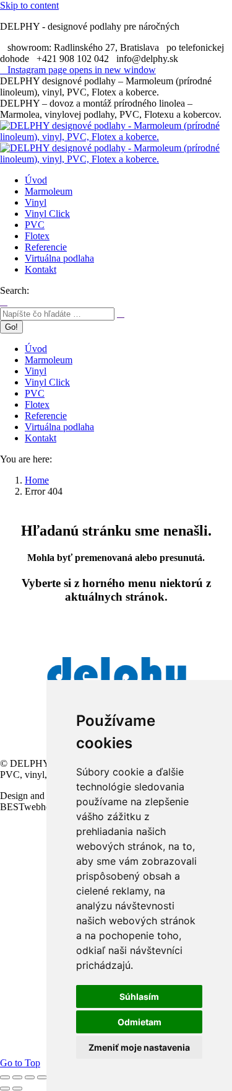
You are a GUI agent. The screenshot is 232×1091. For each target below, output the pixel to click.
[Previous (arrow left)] (5, 1088)
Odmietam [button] (139, 1022)
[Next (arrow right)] (17, 1088)
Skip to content (29, 5)
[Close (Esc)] (5, 1077)
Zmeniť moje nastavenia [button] (139, 1047)
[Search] (120, 313)
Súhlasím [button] (139, 996)
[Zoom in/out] (42, 1077)
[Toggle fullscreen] (30, 1077)
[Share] (17, 1077)
